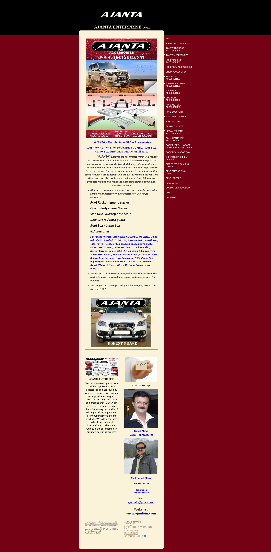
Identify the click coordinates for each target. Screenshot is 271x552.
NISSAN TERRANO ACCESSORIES (174, 132)
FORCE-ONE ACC (174, 121)
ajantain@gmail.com (131, 534)
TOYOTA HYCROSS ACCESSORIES (175, 49)
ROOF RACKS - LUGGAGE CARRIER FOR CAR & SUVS (179, 146)
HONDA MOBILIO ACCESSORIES (174, 61)
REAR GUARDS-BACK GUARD (176, 172)
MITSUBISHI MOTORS (176, 117)
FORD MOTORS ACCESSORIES (173, 106)
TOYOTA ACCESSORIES (177, 55)
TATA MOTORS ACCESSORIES (173, 77)
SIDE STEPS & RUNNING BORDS (177, 165)
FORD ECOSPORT (174, 112)
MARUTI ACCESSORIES (177, 43)
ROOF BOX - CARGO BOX (178, 152)
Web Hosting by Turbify (93, 533)
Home (168, 38)
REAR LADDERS (173, 178)
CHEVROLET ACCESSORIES (173, 99)
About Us (170, 192)
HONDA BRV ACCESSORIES (179, 67)
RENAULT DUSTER (174, 126)
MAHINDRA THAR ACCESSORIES (174, 92)
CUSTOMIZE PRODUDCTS (178, 188)
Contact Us (171, 197)
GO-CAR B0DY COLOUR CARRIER (177, 158)
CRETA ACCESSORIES (176, 72)
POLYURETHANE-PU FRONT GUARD (175, 139)
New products (172, 183)
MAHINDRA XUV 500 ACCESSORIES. (175, 85)
